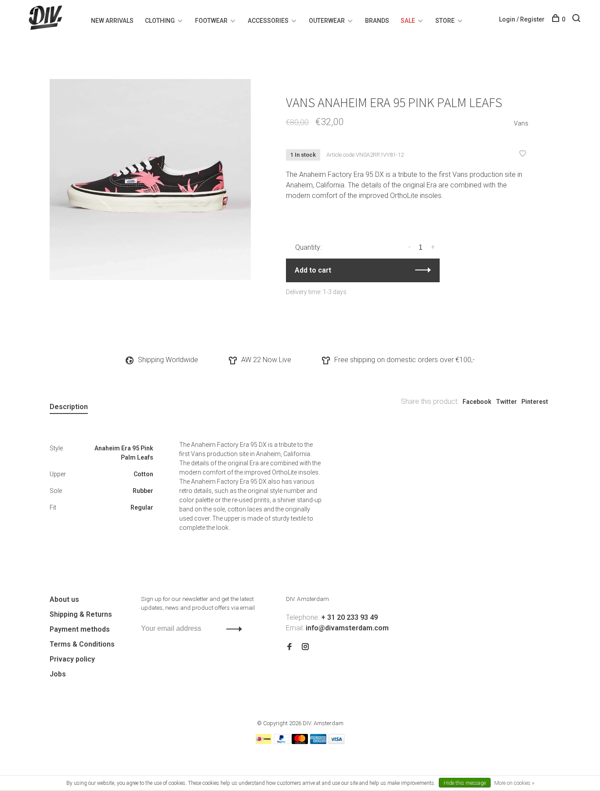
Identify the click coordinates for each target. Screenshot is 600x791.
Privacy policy (72, 659)
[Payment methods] (263, 741)
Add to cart (313, 270)
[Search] (577, 19)
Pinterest (534, 401)
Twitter (506, 401)
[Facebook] (289, 647)
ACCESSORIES (268, 20)
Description (69, 407)
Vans (521, 123)
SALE (408, 20)
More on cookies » (514, 783)
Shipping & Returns (81, 614)
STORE (445, 20)
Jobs (58, 674)
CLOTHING (160, 20)
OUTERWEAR (327, 20)
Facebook (477, 401)
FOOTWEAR (211, 20)
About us (64, 599)
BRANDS (377, 20)
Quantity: (308, 247)
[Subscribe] (231, 628)
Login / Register (522, 19)
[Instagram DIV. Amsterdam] (305, 647)
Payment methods (80, 629)
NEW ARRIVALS (112, 20)
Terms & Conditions (82, 644)
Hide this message (465, 783)
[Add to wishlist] (522, 154)
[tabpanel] (150, 179)
